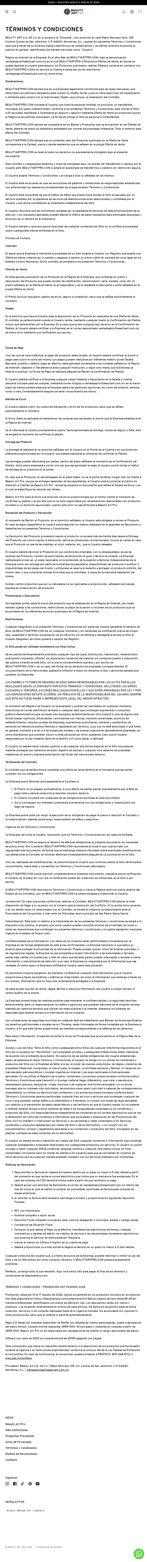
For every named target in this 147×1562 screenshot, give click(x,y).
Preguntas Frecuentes (19, 1436)
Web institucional (16, 1430)
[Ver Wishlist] (140, 12)
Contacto (11, 1459)
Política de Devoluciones (21, 1453)
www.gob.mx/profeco (18, 1358)
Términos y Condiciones (21, 1447)
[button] (124, 12)
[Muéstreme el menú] (8, 11)
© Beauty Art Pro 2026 (18, 1547)
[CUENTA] (132, 12)
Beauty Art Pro (15, 1424)
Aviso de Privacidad (18, 1442)
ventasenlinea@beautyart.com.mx (48, 1369)
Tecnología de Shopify (49, 1547)
